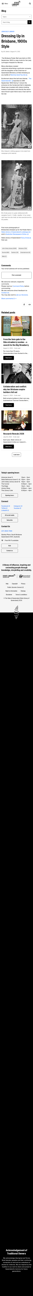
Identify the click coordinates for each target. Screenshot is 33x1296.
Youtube (16, 508)
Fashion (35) (14, 252)
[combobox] (16, 17)
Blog (3, 11)
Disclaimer (9, 595)
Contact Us (5, 293)
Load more (16, 455)
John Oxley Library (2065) (9, 248)
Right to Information (11, 591)
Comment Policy (18, 286)
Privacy (23, 584)
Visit (9, 546)
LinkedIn (4, 510)
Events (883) (5, 252)
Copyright (15, 584)
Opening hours (9, 495)
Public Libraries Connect (14, 587)
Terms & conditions (21, 595)
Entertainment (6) (25, 252)
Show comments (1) (8, 298)
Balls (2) (4, 256)
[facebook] (24, 305)
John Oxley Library (7, 32)
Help (7, 584)
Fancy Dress (25, 238)
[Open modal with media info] (29, 146)
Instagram (17, 506)
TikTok (3, 508)
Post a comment (16, 275)
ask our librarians (22, 295)
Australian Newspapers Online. (16, 234)
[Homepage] (9, 576)
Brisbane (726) (23, 248)
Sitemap (23, 591)
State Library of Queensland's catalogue (15, 232)
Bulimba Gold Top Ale (18, 75)
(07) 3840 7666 (6, 531)
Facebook (4, 506)
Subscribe (10, 520)
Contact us (10, 551)
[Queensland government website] (24, 576)
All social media (9, 515)
